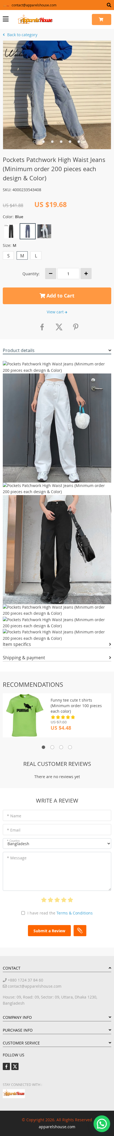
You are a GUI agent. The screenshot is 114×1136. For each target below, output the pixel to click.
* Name (14, 815)
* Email (13, 830)
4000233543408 (26, 189)
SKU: (7, 189)
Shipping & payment (24, 658)
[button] (102, 1123)
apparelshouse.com (57, 1126)
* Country (13, 841)
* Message (17, 857)
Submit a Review (49, 930)
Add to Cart (59, 295)
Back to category (21, 34)
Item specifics (17, 644)
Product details (19, 350)
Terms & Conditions (74, 913)
